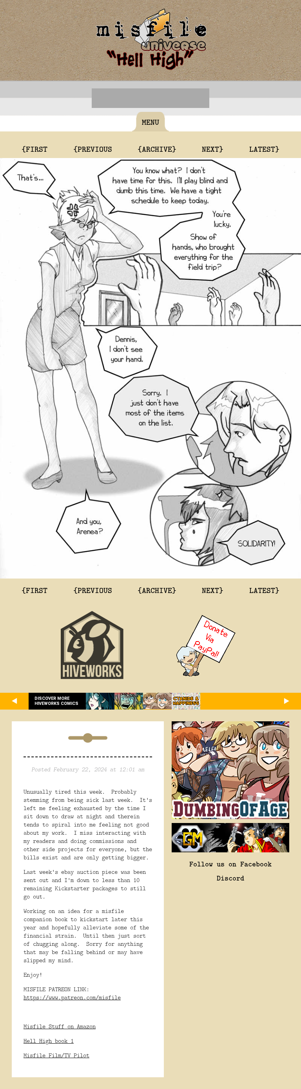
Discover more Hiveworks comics (56, 701)
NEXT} (212, 148)
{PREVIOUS (92, 148)
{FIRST (34, 148)
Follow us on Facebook (230, 864)
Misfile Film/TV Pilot (56, 1055)
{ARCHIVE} (157, 148)
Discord (230, 878)
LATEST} (264, 148)
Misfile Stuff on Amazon (60, 1026)
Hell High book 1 (49, 1041)
